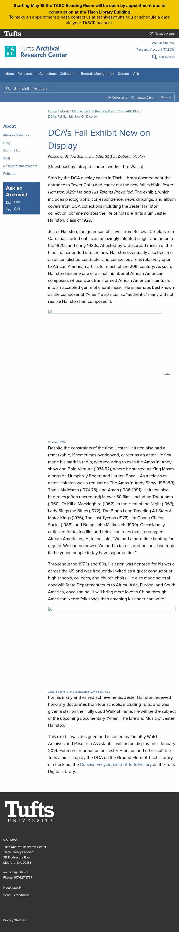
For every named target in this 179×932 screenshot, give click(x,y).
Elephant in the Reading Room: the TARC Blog (106, 111)
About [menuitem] (9, 73)
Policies (9, 173)
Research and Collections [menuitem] (37, 73)
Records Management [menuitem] (97, 73)
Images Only (144, 97)
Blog (6, 142)
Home (52, 111)
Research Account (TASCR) (155, 49)
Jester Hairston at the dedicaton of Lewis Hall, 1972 (79, 692)
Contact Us (11, 150)
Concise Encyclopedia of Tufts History (116, 764)
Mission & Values (16, 135)
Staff (6, 158)
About (64, 111)
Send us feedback (16, 895)
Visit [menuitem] (136, 73)
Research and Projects (20, 165)
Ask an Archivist (163, 42)
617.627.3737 (23, 877)
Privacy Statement (15, 920)
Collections (119, 97)
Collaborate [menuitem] (68, 73)
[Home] (36, 51)
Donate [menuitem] (123, 73)
